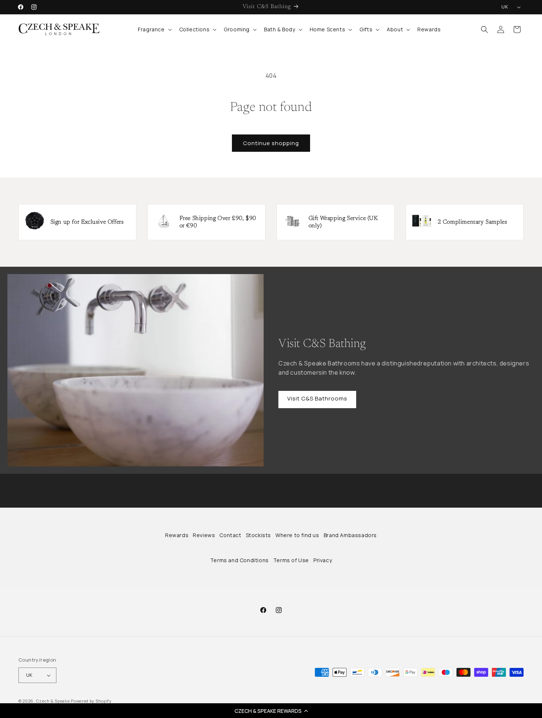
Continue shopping (271, 143)
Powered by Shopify (91, 701)
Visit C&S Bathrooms (317, 398)
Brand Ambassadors (350, 535)
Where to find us (297, 535)
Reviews (204, 535)
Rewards (176, 535)
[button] (271, 710)
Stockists (258, 535)
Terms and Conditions (239, 560)
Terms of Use (291, 560)
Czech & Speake (53, 701)
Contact (230, 535)
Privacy (322, 560)
